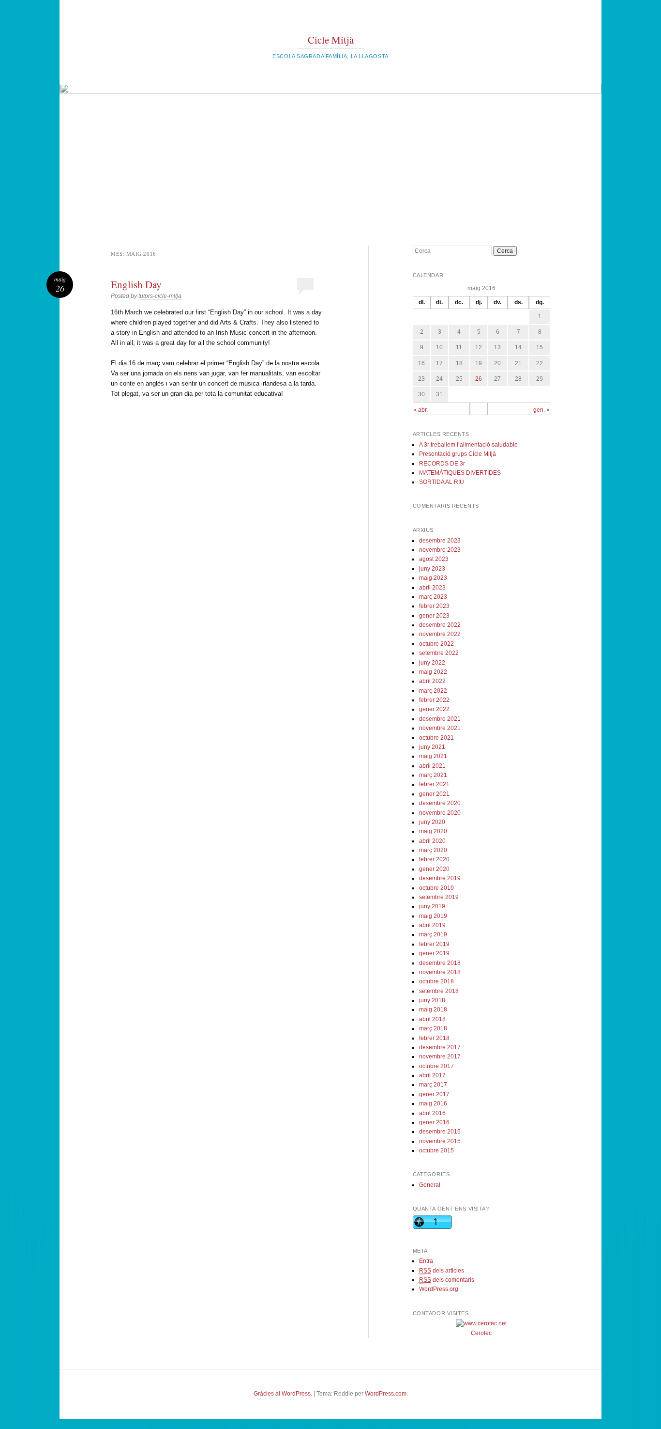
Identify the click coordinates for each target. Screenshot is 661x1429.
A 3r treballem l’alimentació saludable (468, 444)
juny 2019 (432, 906)
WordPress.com (385, 1393)
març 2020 (433, 850)
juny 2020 (432, 822)
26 (478, 378)
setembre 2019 (439, 897)
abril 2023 (432, 587)
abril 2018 (432, 1019)
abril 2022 (432, 681)
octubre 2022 (436, 643)
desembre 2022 (440, 624)
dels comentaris (446, 1279)
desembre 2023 (440, 540)
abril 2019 (432, 925)
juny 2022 (432, 662)
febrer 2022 (434, 700)
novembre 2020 (440, 812)
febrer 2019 (434, 944)
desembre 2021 (440, 718)
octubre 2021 (436, 737)
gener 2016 (434, 1122)
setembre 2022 (439, 653)
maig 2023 (433, 578)
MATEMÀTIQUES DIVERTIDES (460, 472)
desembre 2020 (440, 803)
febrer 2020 (434, 859)
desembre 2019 (440, 878)
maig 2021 (433, 756)
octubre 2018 (436, 981)
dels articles (441, 1270)
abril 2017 (432, 1075)
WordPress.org (438, 1289)
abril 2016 (432, 1113)
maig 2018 (433, 1009)
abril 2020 (432, 841)
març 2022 (433, 690)
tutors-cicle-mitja (159, 296)
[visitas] (481, 1323)
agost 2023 (434, 559)
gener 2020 (434, 869)
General (429, 1184)
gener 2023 (434, 615)
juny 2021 (432, 747)
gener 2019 (434, 953)
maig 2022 (433, 671)
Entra (426, 1261)
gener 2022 (434, 709)
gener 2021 (434, 794)
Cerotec (481, 1333)
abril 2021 (432, 765)
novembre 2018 (440, 972)
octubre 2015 (436, 1150)
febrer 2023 (434, 606)
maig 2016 (433, 1103)
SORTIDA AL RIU (441, 482)
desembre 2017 (440, 1047)
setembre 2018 (439, 991)
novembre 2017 (440, 1056)
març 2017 (433, 1084)
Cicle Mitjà (331, 40)
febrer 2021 (434, 784)
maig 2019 (433, 916)
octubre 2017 (436, 1066)
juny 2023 (432, 568)
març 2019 (433, 934)
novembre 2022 (440, 634)
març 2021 (433, 775)
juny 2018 (432, 1000)
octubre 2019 (436, 888)
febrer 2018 (434, 1038)
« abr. (420, 409)
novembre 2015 (440, 1141)
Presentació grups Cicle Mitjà (457, 453)
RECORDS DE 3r (442, 463)
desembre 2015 (440, 1131)
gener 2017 (434, 1094)
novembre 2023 (440, 549)
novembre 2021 (440, 728)
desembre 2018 (440, 963)
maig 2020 (433, 831)
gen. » (541, 409)
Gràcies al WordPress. (283, 1393)
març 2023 (433, 596)
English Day (136, 284)
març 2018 (433, 1028)
